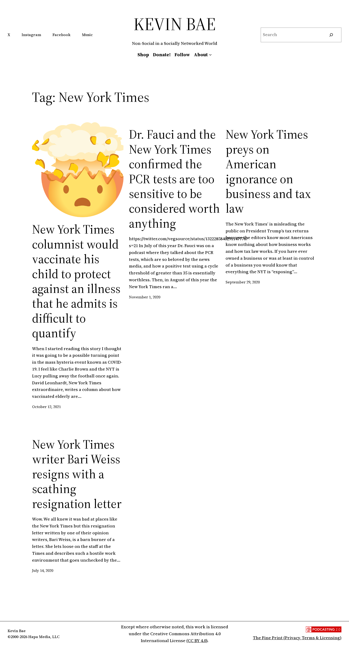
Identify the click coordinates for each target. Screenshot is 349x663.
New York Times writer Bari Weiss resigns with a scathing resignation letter (77, 474)
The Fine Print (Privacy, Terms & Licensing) (297, 638)
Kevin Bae (174, 24)
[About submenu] (210, 54)
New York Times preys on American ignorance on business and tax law (268, 171)
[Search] (331, 35)
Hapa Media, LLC (44, 636)
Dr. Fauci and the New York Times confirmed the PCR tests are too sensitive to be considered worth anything (174, 179)
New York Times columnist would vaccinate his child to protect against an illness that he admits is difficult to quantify (76, 281)
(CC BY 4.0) (196, 641)
